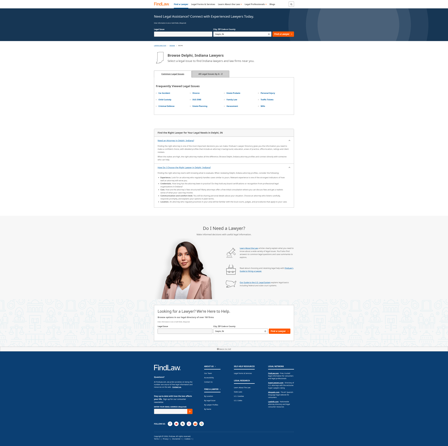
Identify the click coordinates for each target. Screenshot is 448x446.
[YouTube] (176, 424)
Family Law (232, 99)
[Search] (291, 4)
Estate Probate (233, 93)
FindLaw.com (273, 373)
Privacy (166, 439)
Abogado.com (273, 392)
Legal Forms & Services (243, 373)
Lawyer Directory (160, 45)
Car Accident (164, 93)
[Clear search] (265, 331)
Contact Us (208, 382)
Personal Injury (268, 93)
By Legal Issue (209, 400)
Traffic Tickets (267, 99)
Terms (156, 439)
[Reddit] (195, 424)
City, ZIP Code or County (224, 29)
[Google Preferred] (201, 424)
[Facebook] (170, 424)
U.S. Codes (238, 400)
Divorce (196, 93)
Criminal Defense (166, 106)
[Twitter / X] (182, 424)
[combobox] (183, 34)
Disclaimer (176, 439)
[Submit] (189, 411)
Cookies (187, 439)
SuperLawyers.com (275, 383)
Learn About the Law (249, 248)
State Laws (238, 392)
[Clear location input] (268, 34)
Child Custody (164, 99)
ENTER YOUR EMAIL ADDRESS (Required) (170, 407)
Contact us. (176, 387)
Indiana (172, 45)
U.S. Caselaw (239, 396)
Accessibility (209, 377)
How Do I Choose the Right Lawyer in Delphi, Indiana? (184, 167)
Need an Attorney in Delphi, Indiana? (176, 140)
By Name (207, 409)
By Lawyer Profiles (211, 405)
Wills (263, 106)
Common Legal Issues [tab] (172, 74)
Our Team (208, 373)
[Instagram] (189, 424)
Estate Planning (199, 106)
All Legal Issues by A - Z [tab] (210, 74)
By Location (208, 396)
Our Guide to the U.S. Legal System (255, 282)
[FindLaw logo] (162, 4)
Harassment (232, 106)
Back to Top (225, 349)
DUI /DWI (196, 99)
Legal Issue (159, 29)
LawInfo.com (273, 402)
